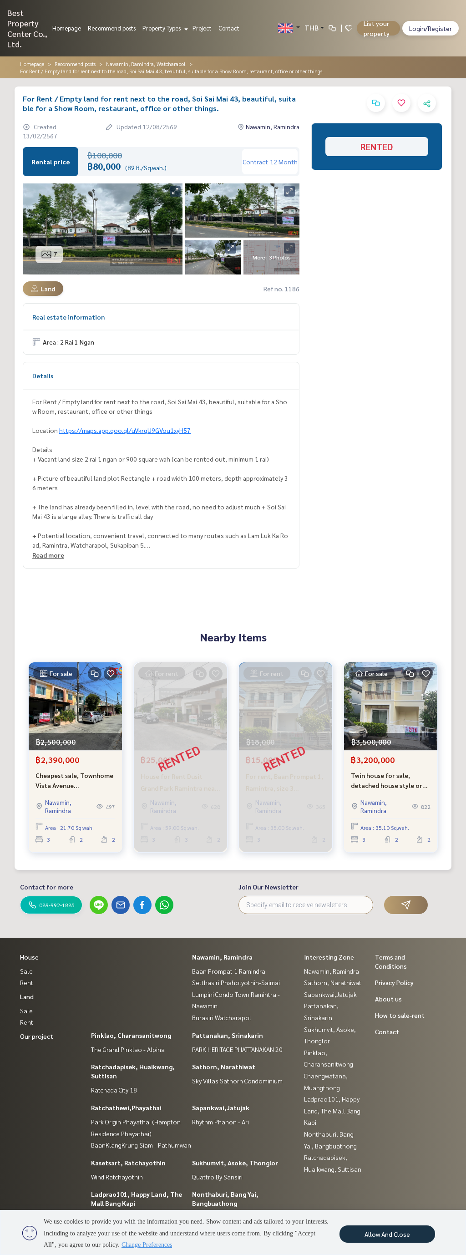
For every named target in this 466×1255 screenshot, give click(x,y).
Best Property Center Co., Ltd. (27, 28)
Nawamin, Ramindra (222, 957)
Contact (228, 28)
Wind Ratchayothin (117, 1177)
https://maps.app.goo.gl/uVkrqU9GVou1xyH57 (125, 430)
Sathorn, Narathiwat (223, 1066)
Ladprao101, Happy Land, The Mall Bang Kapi (332, 1110)
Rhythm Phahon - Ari (220, 1122)
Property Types (162, 28)
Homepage (66, 28)
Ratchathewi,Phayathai (126, 1107)
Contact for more (46, 887)
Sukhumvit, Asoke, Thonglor (235, 1162)
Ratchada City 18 (114, 1090)
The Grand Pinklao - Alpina (128, 1049)
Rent (26, 982)
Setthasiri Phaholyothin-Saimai (236, 982)
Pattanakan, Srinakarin (227, 1035)
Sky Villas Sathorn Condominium (237, 1081)
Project (202, 28)
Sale (26, 971)
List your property (377, 28)
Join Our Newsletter (268, 887)
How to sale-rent (400, 1015)
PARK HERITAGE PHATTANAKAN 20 (237, 1049)
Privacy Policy (394, 982)
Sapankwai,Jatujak (220, 1107)
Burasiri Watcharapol (221, 1017)
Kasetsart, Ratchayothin (128, 1162)
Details (42, 375)
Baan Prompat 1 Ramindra (228, 971)
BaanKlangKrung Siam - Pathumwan (141, 1145)
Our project (36, 1036)
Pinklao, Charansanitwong (131, 1035)
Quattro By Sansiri (217, 1177)
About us (388, 999)
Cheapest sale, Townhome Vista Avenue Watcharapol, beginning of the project (75, 781)
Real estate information (68, 317)
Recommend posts (112, 28)
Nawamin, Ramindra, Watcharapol (146, 63)
